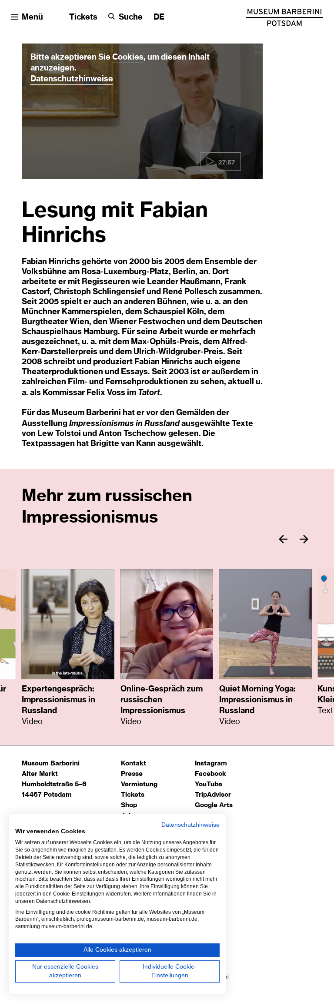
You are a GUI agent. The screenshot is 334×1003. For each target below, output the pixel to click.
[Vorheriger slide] (283, 539)
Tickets (83, 17)
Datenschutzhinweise (71, 79)
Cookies (128, 57)
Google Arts (214, 805)
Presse (132, 774)
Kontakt (133, 763)
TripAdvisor (213, 795)
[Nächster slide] (304, 539)
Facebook (210, 774)
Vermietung (139, 784)
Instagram (211, 763)
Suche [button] (131, 17)
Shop (129, 805)
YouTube (208, 784)
